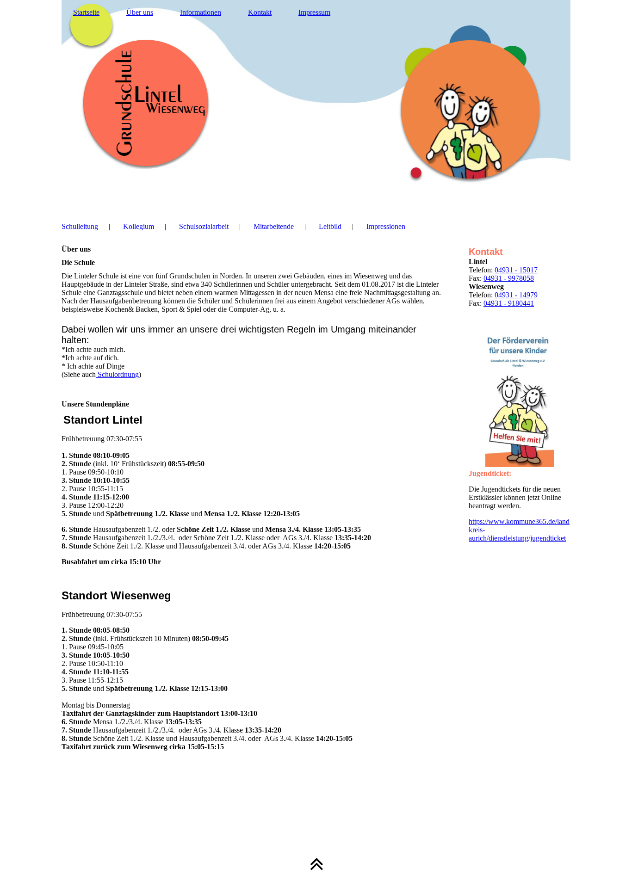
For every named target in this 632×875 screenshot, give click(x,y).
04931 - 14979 (516, 295)
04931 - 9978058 (508, 278)
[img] (316, 104)
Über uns (139, 12)
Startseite (86, 12)
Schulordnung (117, 374)
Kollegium (138, 226)
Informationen (200, 12)
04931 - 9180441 (508, 303)
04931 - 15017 (516, 270)
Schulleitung (80, 226)
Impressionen (385, 226)
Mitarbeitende (274, 226)
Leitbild (330, 226)
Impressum (314, 12)
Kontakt (260, 12)
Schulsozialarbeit (204, 226)
